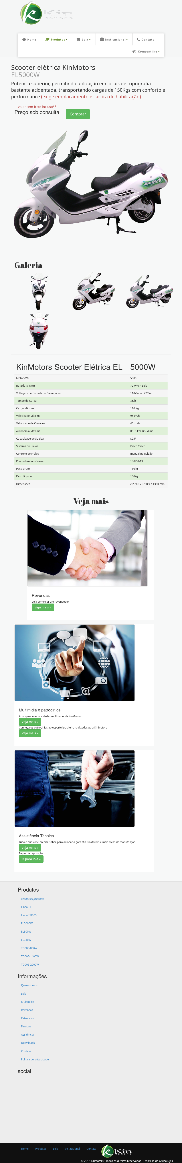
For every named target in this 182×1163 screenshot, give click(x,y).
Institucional (115, 39)
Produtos (58, 39)
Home (31, 39)
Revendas (27, 1010)
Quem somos (29, 985)
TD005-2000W (30, 964)
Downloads (28, 1043)
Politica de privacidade (35, 1059)
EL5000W (27, 923)
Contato (147, 39)
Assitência (27, 1034)
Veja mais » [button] (43, 607)
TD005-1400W (30, 956)
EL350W (26, 940)
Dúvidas (26, 1026)
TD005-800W (29, 948)
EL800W (26, 931)
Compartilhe (147, 51)
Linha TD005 (29, 915)
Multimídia (27, 1002)
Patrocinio (27, 1018)
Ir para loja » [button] (31, 859)
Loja (85, 39)
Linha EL (26, 907)
